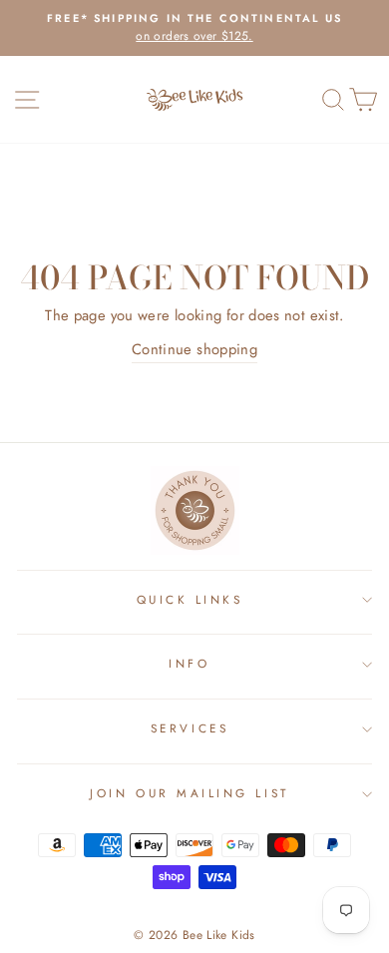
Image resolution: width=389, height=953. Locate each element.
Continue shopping (194, 349)
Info (189, 663)
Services (189, 727)
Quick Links (190, 599)
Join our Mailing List (189, 792)
